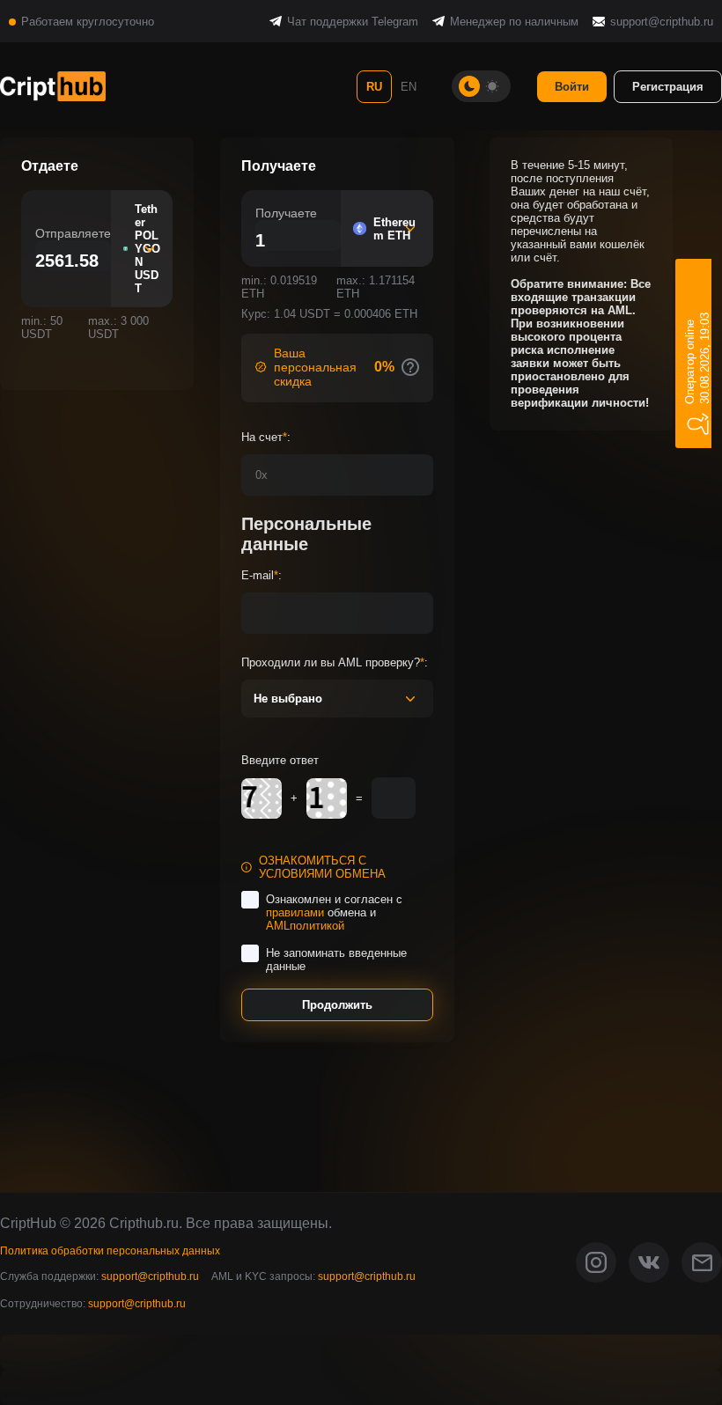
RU (374, 86)
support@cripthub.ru (661, 21)
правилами (295, 912)
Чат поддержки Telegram (352, 21)
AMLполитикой (305, 925)
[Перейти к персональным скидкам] (410, 367)
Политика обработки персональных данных (110, 1251)
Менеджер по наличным (514, 21)
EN (408, 86)
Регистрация (668, 86)
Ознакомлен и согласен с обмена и (334, 912)
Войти (572, 86)
